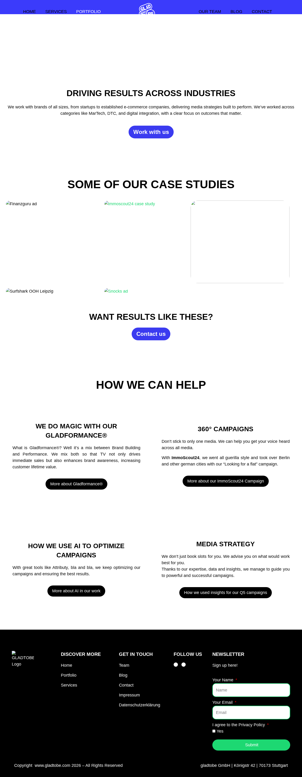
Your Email (223, 702)
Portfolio (68, 675)
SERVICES (56, 11)
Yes (220, 731)
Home (66, 665)
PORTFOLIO (88, 11)
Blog (123, 675)
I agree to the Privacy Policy (239, 724)
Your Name (223, 680)
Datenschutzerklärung (139, 705)
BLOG (236, 11)
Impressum (129, 695)
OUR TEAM (210, 11)
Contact (126, 685)
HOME (29, 11)
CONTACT (262, 11)
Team (124, 665)
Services (69, 685)
